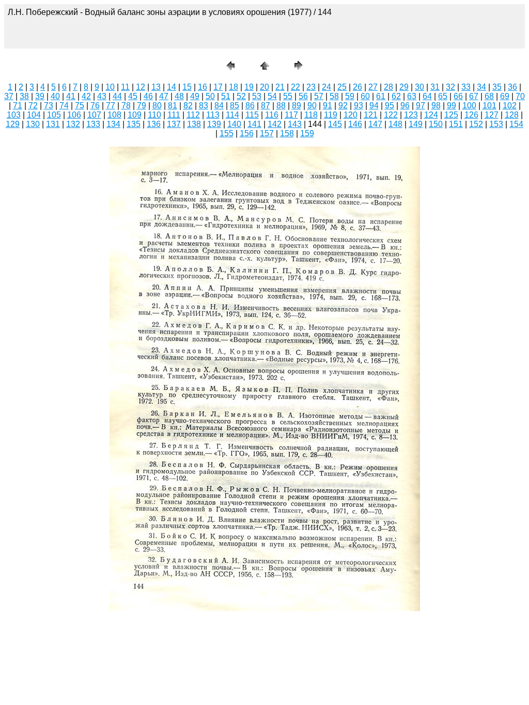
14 (171, 87)
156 (247, 133)
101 (489, 105)
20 (264, 87)
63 (411, 96)
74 (64, 105)
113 (213, 114)
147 (375, 124)
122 (391, 114)
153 (496, 124)
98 (436, 105)
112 (193, 114)
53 (256, 96)
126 (471, 114)
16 (202, 87)
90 (312, 105)
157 (267, 133)
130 (33, 124)
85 (234, 105)
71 (17, 105)
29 (404, 87)
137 (174, 124)
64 (427, 96)
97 (420, 105)
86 (250, 105)
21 (280, 87)
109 (135, 114)
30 (419, 87)
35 (497, 87)
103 (14, 114)
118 (311, 114)
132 (73, 124)
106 (74, 114)
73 (48, 105)
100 (469, 105)
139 (214, 124)
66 (458, 96)
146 (355, 124)
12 (140, 87)
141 (254, 124)
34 (481, 87)
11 (125, 87)
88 (281, 105)
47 (163, 96)
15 (187, 87)
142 (275, 124)
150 (436, 124)
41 (70, 96)
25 (342, 87)
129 (13, 124)
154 (516, 124)
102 (510, 105)
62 (396, 96)
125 (451, 114)
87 (265, 105)
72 (33, 105)
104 (34, 114)
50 (210, 96)
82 (188, 105)
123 (411, 114)
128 (512, 114)
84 (219, 105)
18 (233, 87)
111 (173, 114)
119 (330, 114)
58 (334, 96)
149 (416, 124)
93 (358, 105)
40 (55, 96)
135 (134, 124)
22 (295, 87)
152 (476, 124)
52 (241, 96)
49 (194, 96)
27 (373, 87)
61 (380, 96)
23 (311, 87)
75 (79, 105)
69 (504, 96)
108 (114, 114)
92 (343, 105)
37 (8, 96)
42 (86, 96)
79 (141, 105)
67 (473, 96)
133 (93, 124)
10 (110, 87)
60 (365, 96)
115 (252, 114)
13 (156, 87)
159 (307, 133)
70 (520, 96)
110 (154, 114)
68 (489, 96)
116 (271, 114)
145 (335, 124)
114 (232, 114)
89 (296, 105)
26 (357, 87)
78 (126, 105)
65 (442, 96)
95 (389, 105)
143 (295, 124)
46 (148, 96)
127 (492, 114)
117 (291, 114)
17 (218, 87)
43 (101, 96)
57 (318, 96)
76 (95, 105)
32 (450, 87)
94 (374, 105)
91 (327, 105)
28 (388, 87)
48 (179, 96)
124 (431, 114)
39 (39, 96)
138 (194, 124)
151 (456, 124)
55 (287, 96)
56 (303, 96)
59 (349, 96)
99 (451, 105)
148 (395, 124)
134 (113, 124)
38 (24, 96)
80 (157, 105)
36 (512, 87)
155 (227, 133)
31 (435, 87)
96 (405, 105)
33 (466, 87)
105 (54, 114)
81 (172, 105)
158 (287, 133)
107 (94, 114)
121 (371, 114)
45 (132, 96)
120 (350, 114)
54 (272, 96)
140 (234, 124)
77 (110, 105)
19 (249, 87)
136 (154, 124)
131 (53, 124)
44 (117, 96)
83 (203, 105)
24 (326, 87)
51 (225, 96)
